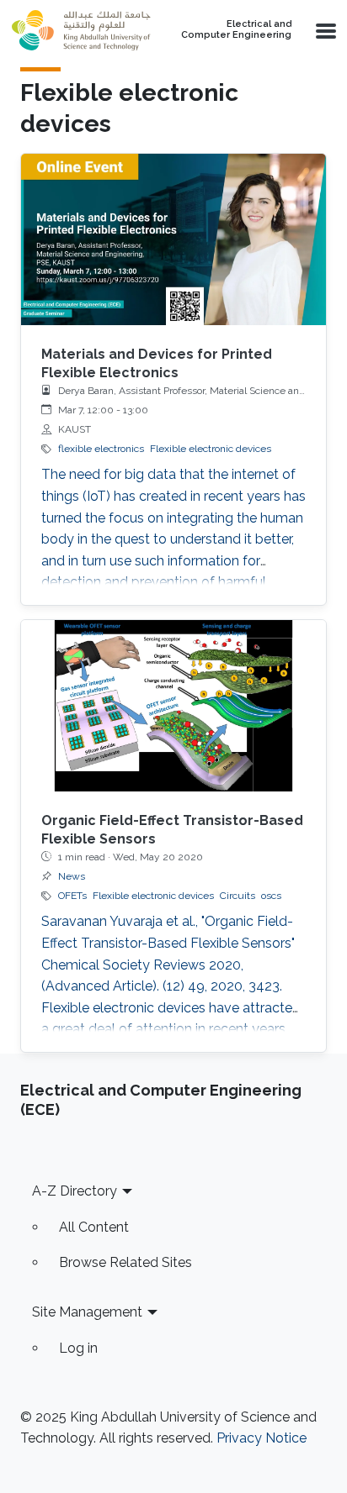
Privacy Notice (261, 1438)
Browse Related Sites (125, 1262)
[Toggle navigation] (324, 30)
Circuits (237, 896)
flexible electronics (101, 449)
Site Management (87, 1312)
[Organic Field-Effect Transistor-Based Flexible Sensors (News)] (173, 705)
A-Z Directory (74, 1191)
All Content (94, 1227)
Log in (78, 1348)
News (71, 876)
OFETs (72, 896)
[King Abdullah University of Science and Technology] (81, 30)
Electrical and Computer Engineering (236, 29)
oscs (271, 896)
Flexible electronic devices (210, 449)
